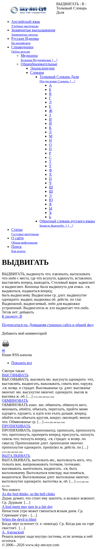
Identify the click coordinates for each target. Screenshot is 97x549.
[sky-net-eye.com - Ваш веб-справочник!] (29, 17)
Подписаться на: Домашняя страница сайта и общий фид (47, 325)
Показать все (21, 363)
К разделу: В (12, 316)
